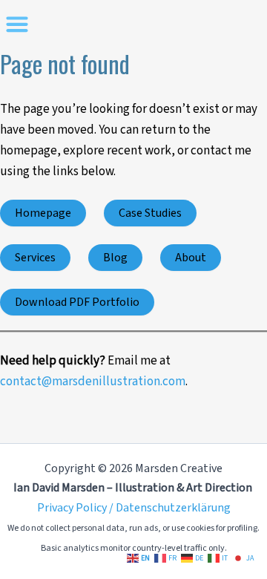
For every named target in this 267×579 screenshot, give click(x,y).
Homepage (43, 213)
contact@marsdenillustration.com (92, 381)
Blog (115, 257)
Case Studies (150, 213)
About (190, 257)
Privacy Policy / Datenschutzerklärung (134, 508)
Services (35, 257)
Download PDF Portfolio (77, 302)
